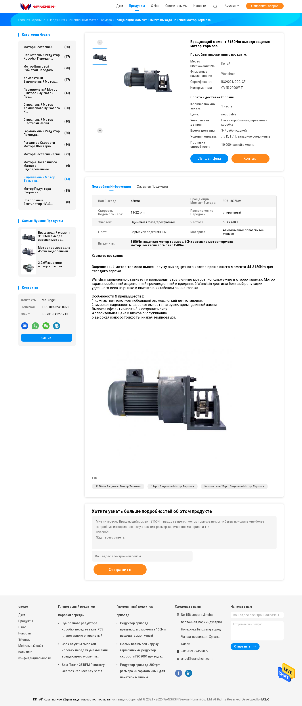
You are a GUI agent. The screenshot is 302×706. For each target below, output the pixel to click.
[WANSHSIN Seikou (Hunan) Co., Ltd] (37, 6)
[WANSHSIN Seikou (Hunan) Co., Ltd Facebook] (178, 673)
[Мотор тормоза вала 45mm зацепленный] (28, 251)
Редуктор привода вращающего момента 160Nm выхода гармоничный (143, 629)
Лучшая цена (209, 158)
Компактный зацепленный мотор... (46, 79)
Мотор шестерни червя (46, 154)
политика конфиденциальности (33, 655)
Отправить (120, 569)
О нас (22, 627)
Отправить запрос (265, 6)
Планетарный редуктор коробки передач (76, 611)
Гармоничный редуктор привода (135, 611)
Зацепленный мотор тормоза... (46, 179)
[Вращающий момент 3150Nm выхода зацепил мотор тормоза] (28, 236)
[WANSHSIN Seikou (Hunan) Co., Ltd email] (24, 325)
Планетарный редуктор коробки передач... (46, 56)
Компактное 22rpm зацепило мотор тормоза (234, 486)
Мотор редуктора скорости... (46, 190)
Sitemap (24, 639)
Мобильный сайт (30, 646)
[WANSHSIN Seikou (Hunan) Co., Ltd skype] (56, 325)
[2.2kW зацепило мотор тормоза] (28, 266)
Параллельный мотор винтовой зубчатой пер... (46, 93)
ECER (265, 699)
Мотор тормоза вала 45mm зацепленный (54, 249)
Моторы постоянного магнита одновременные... (46, 165)
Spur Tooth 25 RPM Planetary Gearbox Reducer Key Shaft (83, 668)
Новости (24, 633)
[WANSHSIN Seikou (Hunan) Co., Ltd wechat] (46, 325)
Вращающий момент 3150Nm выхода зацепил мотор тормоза (54, 236)
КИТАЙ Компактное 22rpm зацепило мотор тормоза (71, 699)
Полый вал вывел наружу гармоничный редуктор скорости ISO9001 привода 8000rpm (140, 650)
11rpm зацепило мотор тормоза (172, 486)
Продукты (25, 621)
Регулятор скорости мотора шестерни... (46, 144)
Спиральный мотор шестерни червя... (46, 121)
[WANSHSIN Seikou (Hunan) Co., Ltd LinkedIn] (188, 673)
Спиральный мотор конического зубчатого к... (46, 108)
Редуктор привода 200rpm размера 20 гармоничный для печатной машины (142, 671)
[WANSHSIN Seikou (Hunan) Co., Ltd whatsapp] (35, 325)
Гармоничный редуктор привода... (46, 132)
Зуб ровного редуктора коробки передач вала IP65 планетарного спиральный (82, 629)
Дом (21, 615)
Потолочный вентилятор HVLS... (46, 202)
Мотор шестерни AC (46, 47)
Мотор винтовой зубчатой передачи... (46, 68)
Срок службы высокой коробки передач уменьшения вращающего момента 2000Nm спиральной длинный (85, 650)
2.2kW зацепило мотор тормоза (50, 264)
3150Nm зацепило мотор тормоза (118, 486)
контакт (47, 337)
